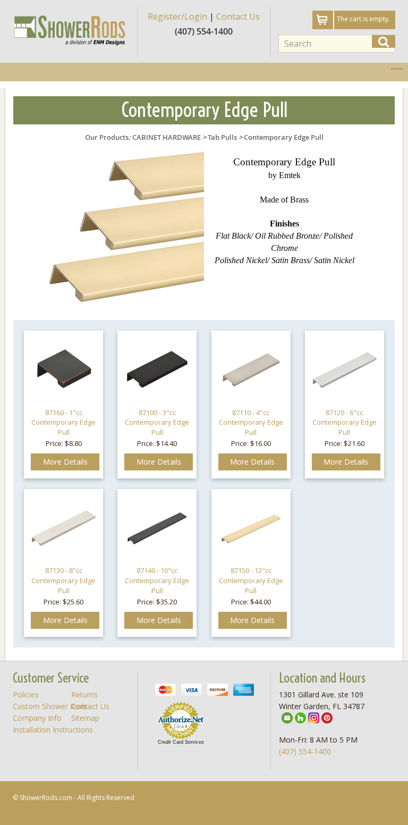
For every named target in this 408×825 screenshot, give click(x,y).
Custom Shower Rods (50, 706)
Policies (26, 694)
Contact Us (238, 16)
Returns (84, 694)
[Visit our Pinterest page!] (327, 717)
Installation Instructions (53, 730)
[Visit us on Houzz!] (300, 717)
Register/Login (177, 16)
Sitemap (85, 718)
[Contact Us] (287, 717)
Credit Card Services (181, 742)
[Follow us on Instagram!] (313, 717)
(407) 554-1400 (305, 751)
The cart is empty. (363, 18)
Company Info (37, 718)
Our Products (107, 137)
